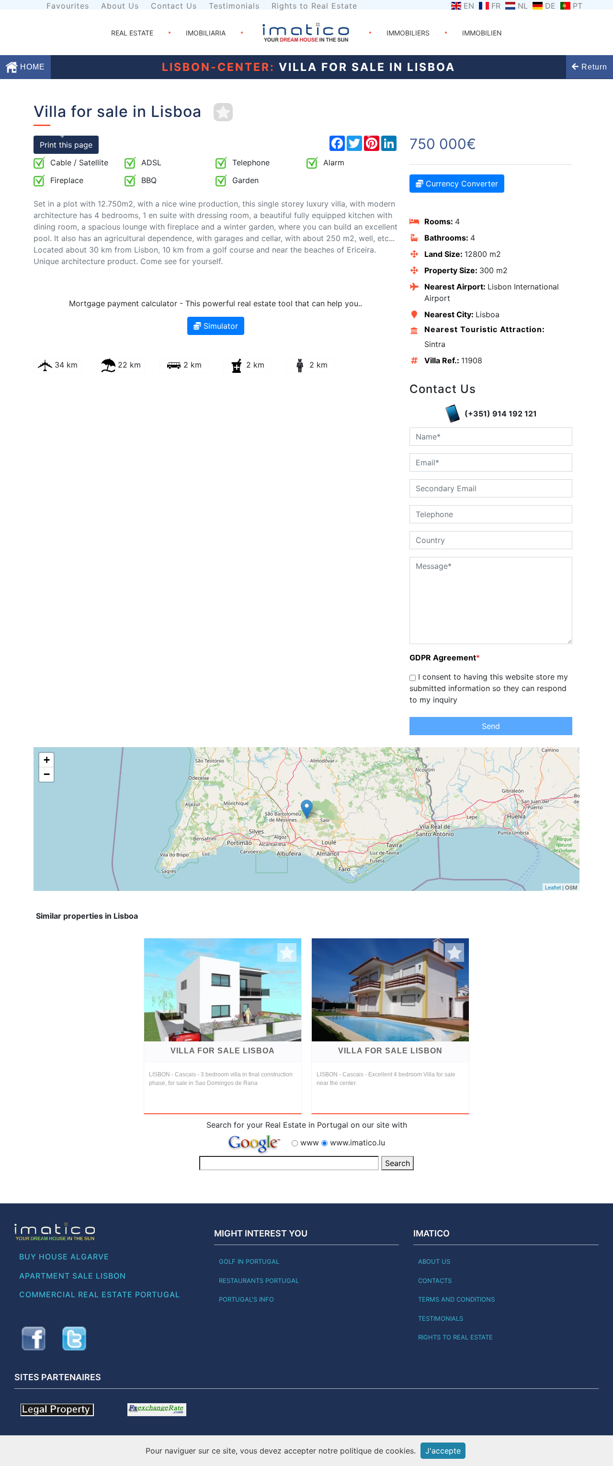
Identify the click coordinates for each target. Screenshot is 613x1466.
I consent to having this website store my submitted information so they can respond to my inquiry (488, 688)
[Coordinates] (307, 809)
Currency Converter (460, 183)
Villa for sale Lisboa (222, 1051)
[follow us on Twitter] (74, 1339)
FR (495, 6)
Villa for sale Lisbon (390, 1051)
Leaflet (553, 887)
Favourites (67, 6)
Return (593, 67)
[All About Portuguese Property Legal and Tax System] (57, 1409)
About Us (120, 6)
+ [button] (47, 760)
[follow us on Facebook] (33, 1339)
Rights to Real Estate (314, 6)
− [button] (47, 774)
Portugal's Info (246, 1299)
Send (491, 726)
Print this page (66, 145)
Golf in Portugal (249, 1261)
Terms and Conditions (456, 1299)
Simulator (219, 326)
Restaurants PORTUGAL (259, 1280)
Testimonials (234, 6)
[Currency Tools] (156, 1409)
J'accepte (443, 1450)
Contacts (435, 1280)
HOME (31, 67)
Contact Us (174, 6)
